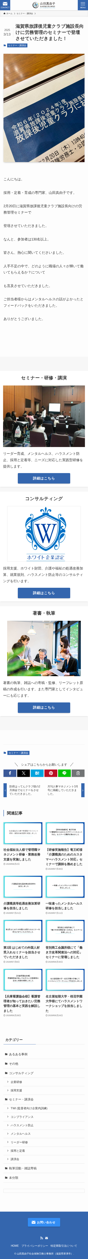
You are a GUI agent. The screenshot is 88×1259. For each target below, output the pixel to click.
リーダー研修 (19, 1142)
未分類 (13, 1177)
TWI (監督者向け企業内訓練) (29, 1108)
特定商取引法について (64, 1245)
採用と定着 (18, 1150)
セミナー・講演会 (17, 45)
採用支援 (16, 1090)
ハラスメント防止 (22, 1125)
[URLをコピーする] (78, 773)
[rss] (41, 1238)
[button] (9, 773)
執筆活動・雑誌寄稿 (23, 1168)
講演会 (15, 1159)
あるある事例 (18, 1054)
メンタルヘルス (21, 1133)
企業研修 (16, 1082)
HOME (15, 1245)
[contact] (46, 1238)
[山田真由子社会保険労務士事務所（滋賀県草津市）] (44, 5)
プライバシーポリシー (34, 1245)
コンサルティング (21, 1073)
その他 (13, 1063)
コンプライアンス (22, 1116)
